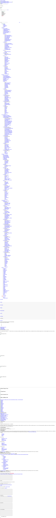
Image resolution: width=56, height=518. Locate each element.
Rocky (5, 111)
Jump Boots (4, 78)
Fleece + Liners (7, 173)
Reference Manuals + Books (8, 245)
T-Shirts (6, 52)
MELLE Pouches (7, 221)
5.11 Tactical (4, 268)
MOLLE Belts (6, 223)
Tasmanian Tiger (5, 291)
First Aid (4, 209)
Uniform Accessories (5, 135)
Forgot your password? (3, 484)
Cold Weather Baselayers (8, 165)
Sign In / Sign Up (4, 439)
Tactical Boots (6, 96)
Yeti (3, 294)
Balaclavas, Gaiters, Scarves (8, 149)
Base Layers (6, 152)
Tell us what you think (3, 427)
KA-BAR (6, 260)
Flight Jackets (6, 145)
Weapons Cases (7, 217)
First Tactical (6, 193)
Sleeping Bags (6, 64)
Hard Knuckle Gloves (7, 229)
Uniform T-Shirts (7, 38)
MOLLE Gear (5, 219)
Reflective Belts (7, 183)
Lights (5, 63)
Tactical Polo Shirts (7, 169)
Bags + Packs (5, 213)
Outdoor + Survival (5, 246)
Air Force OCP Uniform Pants (8, 132)
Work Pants (6, 162)
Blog (2, 435)
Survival (6, 248)
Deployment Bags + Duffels (8, 214)
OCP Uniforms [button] (3, 114)
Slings (5, 253)
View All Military (5, 28)
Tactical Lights (5, 235)
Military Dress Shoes (5, 79)
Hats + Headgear (7, 146)
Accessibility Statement (10, 454)
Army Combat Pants (7, 37)
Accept (16, 453)
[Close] (6, 477)
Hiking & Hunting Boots (8, 97)
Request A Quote (4, 440)
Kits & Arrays (6, 234)
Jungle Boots (6, 86)
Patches (6, 72)
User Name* (1, 483)
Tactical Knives (7, 241)
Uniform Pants (6, 161)
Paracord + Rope (7, 244)
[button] (28, 5)
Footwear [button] (3, 74)
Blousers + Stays (7, 142)
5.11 (5, 113)
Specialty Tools (7, 243)
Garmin (4, 277)
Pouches (4, 205)
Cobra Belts (6, 182)
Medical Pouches (7, 208)
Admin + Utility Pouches (8, 207)
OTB (4, 285)
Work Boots (6, 98)
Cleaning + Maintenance (8, 255)
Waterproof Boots (7, 99)
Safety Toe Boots (7, 100)
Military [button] (3, 27)
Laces (5, 105)
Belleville (6, 107)
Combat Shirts (6, 44)
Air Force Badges (7, 129)
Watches (6, 73)
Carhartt (4, 272)
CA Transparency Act (15, 454)
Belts (4, 180)
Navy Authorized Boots (8, 51)
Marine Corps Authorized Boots (7, 77)
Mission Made (5, 282)
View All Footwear (5, 75)
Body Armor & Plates (7, 58)
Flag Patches (6, 138)
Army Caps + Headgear (8, 123)
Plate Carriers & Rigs (5, 32)
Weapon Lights (7, 238)
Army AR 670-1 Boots (6, 31)
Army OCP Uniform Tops (8, 122)
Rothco (6, 196)
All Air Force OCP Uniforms (8, 134)
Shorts (5, 163)
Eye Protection (6, 71)
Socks (5, 88)
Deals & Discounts (4, 444)
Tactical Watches (7, 189)
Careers (4, 457)
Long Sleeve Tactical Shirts (8, 172)
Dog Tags (6, 137)
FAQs (2, 448)
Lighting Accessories (7, 239)
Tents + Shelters (7, 251)
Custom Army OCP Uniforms (8, 118)
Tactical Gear (3, 14)
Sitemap (27, 454)
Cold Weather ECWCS (7, 40)
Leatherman (4, 279)
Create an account (7, 486)
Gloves (6, 62)
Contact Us (3, 447)
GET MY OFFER (2, 430)
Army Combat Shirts (7, 36)
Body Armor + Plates (7, 203)
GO (19, 22)
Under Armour (6, 112)
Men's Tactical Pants (5, 155)
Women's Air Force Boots (8, 91)
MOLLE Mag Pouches (7, 220)
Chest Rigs (6, 204)
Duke (4, 275)
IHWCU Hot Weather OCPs (8, 130)
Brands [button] (3, 267)
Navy (4, 50)
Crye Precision (6, 258)
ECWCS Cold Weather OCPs (8, 121)
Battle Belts (6, 59)
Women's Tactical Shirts (6, 157)
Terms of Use (2, 454)
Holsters (6, 254)
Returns (3, 443)
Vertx (5, 198)
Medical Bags (6, 216)
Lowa (5, 109)
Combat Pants (6, 45)
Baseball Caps (6, 187)
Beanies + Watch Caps (7, 147)
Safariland (4, 289)
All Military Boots (5, 30)
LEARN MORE (12, 473)
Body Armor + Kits (7, 225)
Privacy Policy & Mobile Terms (32, 431)
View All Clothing (5, 154)
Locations (3, 434)
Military (4, 24)
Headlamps (6, 237)
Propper (6, 195)
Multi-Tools (6, 242)
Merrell (4, 281)
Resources (3, 450)
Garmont (6, 108)
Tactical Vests (5, 201)
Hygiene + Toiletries (7, 212)
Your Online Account (4, 438)
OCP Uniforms (3, 13)
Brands (3, 15)
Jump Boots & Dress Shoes (8, 39)
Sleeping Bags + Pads (7, 250)
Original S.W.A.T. (5, 284)
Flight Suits (6, 125)
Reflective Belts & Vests (8, 69)
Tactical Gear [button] (3, 200)
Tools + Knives (5, 240)
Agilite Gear (4, 269)
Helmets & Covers (7, 60)
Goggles (6, 233)
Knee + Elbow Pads (7, 227)
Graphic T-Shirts (7, 171)
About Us (3, 433)
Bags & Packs (6, 61)
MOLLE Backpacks (7, 222)
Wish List (4, 460)
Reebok (6, 110)
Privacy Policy (13, 453)
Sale (3, 297)
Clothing (4, 26)
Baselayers (4, 164)
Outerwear (4, 143)
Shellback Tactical (7, 259)
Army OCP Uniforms (6, 117)
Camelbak (6, 263)
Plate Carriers (6, 57)
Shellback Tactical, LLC (6, 290)
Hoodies (6, 176)
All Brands (6, 199)
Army (4, 81)
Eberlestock (4, 276)
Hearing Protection (7, 226)
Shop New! (4, 33)
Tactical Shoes (6, 87)
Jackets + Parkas (7, 144)
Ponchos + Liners (7, 148)
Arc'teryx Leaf (5, 270)
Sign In (1, 485)
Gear (4, 55)
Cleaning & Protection (7, 104)
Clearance (4, 296)
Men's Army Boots (7, 83)
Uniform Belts (6, 68)
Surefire (6, 262)
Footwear (3, 12)
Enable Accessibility (2, 0)
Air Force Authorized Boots (8, 43)
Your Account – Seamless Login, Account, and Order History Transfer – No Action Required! (11, 399)
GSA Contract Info (4, 449)
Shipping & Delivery (5, 465)
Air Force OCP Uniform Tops (8, 131)
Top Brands (4, 256)
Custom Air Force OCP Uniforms (7, 116)
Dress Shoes (6, 85)
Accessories (4, 65)
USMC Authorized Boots (8, 54)
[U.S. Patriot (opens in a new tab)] (2, 1)
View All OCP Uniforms (6, 115)
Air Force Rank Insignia (8, 140)
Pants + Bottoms (5, 159)
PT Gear (6, 41)
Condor (6, 264)
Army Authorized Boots (8, 35)
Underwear (6, 153)
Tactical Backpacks (7, 215)
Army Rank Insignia (7, 119)
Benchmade (6, 261)
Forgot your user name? (9, 484)
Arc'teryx (6, 191)
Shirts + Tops (5, 167)
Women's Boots (5, 80)
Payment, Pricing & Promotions (22, 454)
